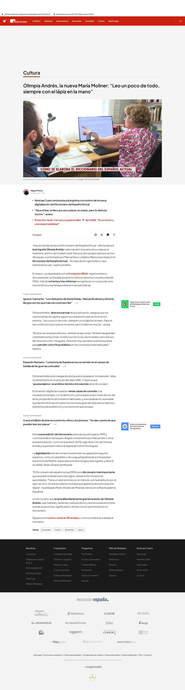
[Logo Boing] (109, 623)
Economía (142, 570)
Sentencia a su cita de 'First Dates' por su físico (75, 14)
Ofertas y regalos (62, 559)
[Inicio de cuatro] (4, 21)
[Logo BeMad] (41, 632)
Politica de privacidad (72, 655)
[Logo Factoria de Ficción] (75, 623)
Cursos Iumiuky (61, 570)
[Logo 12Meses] (143, 632)
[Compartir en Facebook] (114, 234)
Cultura (31, 73)
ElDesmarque (116, 570)
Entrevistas (69, 530)
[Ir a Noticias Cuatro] (18, 21)
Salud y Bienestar (62, 580)
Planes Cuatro (61, 564)
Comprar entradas (63, 554)
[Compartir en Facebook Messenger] (108, 234)
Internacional (143, 559)
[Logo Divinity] (143, 613)
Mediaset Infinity (117, 554)
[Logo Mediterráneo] (126, 642)
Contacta (31, 554)
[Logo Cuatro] (109, 613)
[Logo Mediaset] (92, 601)
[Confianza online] (92, 679)
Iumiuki (85, 580)
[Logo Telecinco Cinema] (109, 632)
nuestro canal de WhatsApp (63, 517)
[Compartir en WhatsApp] (95, 234)
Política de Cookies (112, 655)
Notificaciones (33, 573)
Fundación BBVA (78, 273)
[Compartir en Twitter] (101, 234)
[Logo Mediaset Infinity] (41, 613)
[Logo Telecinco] (75, 613)
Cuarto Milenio (88, 564)
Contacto (148, 655)
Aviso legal (37, 655)
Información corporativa (52, 655)
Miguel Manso (37, 191)
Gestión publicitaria (129, 655)
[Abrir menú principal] (180, 21)
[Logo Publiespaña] (92, 641)
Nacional (141, 554)
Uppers (113, 575)
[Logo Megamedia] (94, 667)
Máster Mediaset (34, 583)
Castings (30, 578)
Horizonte (86, 570)
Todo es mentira (89, 575)
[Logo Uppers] (75, 632)
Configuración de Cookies (93, 655)
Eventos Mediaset (63, 575)
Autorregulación (34, 567)
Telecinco (114, 559)
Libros (80, 530)
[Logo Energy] (143, 623)
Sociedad (142, 564)
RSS (140, 655)
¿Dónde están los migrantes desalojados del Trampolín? (27, 14)
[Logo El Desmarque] (41, 623)
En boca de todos (90, 559)
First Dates (86, 554)
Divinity (113, 564)
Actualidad (46, 530)
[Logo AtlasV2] (58, 642)
